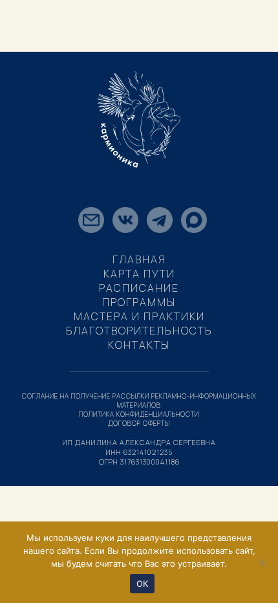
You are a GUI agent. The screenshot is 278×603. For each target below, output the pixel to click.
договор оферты (139, 423)
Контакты (139, 345)
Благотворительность (139, 330)
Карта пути (139, 274)
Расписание (139, 288)
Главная (139, 259)
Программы (139, 302)
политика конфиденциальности (139, 414)
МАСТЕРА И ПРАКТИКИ (139, 316)
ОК (142, 583)
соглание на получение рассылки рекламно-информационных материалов (139, 400)
